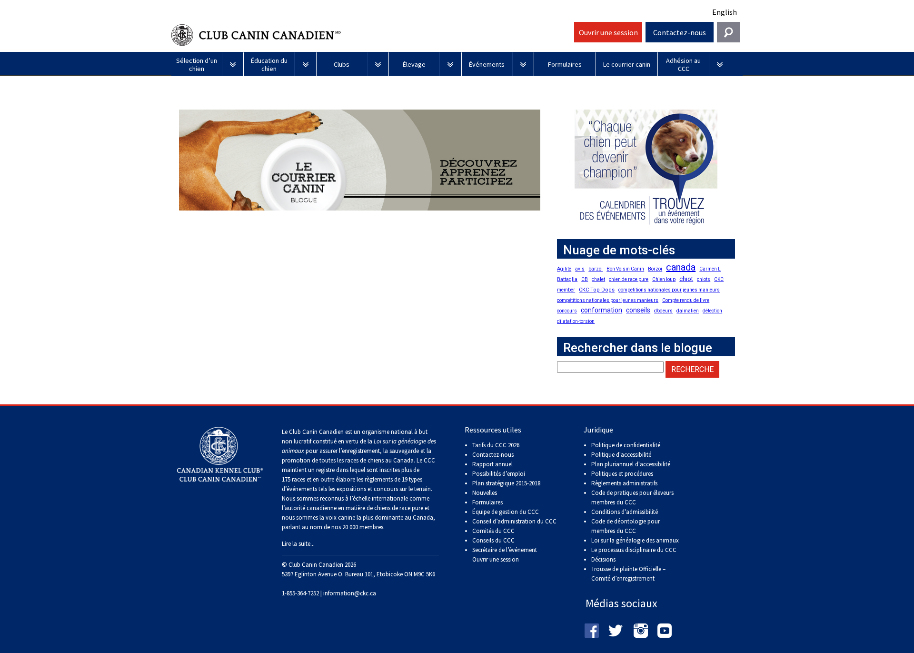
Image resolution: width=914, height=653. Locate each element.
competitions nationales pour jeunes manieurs (669, 289)
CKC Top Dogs (597, 290)
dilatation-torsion (576, 321)
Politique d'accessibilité (621, 455)
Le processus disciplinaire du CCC (633, 550)
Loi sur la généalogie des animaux (635, 540)
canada (680, 267)
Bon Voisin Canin (625, 268)
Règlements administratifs (624, 483)
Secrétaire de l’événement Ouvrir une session (504, 554)
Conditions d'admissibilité (624, 512)
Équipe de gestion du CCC (505, 512)
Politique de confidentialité (625, 445)
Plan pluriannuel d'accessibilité (630, 464)
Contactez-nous (679, 32)
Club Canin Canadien (371, 35)
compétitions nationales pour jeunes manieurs (607, 300)
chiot (686, 278)
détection (712, 310)
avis (580, 268)
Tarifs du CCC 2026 (495, 445)
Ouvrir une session (608, 32)
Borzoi (655, 268)
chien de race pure (628, 279)
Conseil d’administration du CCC (514, 521)
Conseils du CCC (493, 540)
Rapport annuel (492, 464)
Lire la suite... (298, 544)
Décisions (603, 559)
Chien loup (664, 279)
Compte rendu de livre (685, 300)
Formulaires (487, 502)
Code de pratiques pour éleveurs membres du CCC (632, 497)
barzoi (595, 268)
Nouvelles (484, 493)
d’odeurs (663, 310)
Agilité (564, 268)
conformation (601, 310)
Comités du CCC (493, 531)
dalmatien (687, 310)
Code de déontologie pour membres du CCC (625, 526)
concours (567, 310)
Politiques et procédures (622, 474)
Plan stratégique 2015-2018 (506, 483)
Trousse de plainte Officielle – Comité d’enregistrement (628, 574)
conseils (638, 310)
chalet (598, 279)
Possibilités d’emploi (498, 474)
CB (584, 279)
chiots (703, 279)
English (724, 12)
